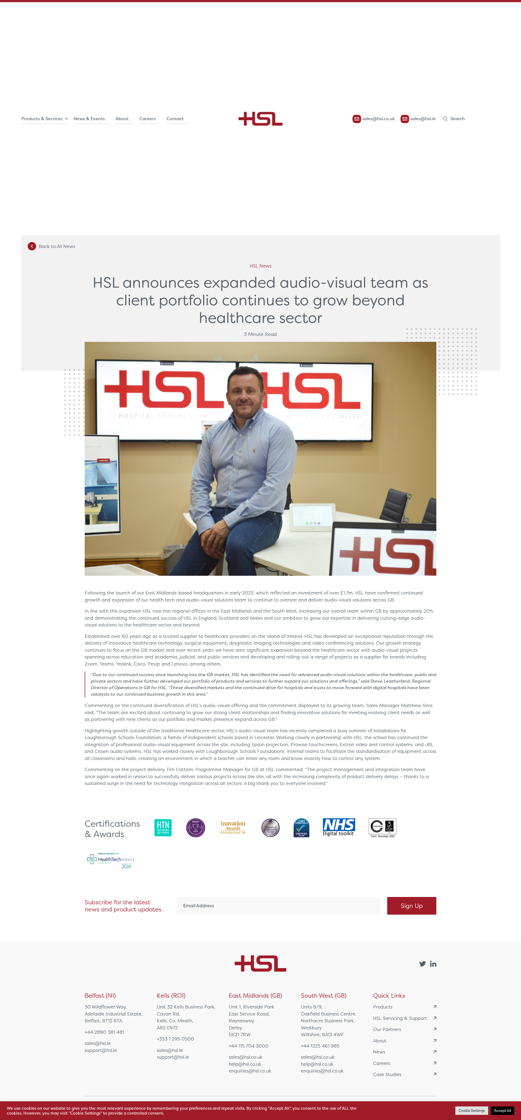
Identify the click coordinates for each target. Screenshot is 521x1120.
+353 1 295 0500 (175, 1039)
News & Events (89, 119)
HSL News (260, 266)
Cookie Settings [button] (472, 1110)
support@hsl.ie (101, 1050)
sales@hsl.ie (422, 119)
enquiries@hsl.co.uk (250, 1071)
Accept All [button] (502, 1110)
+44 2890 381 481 (104, 1032)
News (379, 1052)
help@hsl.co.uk (245, 1064)
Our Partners (387, 1029)
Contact (175, 119)
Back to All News (57, 246)
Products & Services (42, 119)
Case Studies (387, 1074)
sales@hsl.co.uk (378, 119)
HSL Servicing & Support (400, 1018)
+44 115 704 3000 (248, 1046)
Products (382, 1007)
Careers (147, 119)
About (122, 119)
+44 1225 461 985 (320, 1046)
